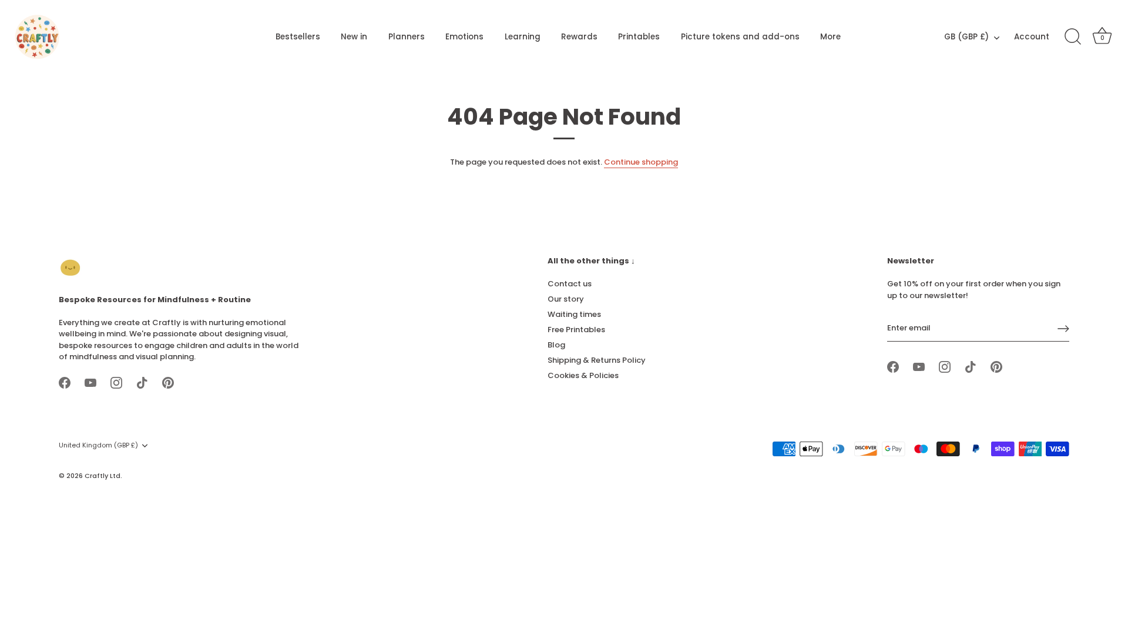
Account (1031, 36)
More (830, 36)
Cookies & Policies (583, 375)
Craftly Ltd (102, 475)
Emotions (464, 36)
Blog (556, 344)
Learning (522, 36)
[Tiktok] (142, 382)
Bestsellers (298, 36)
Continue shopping (641, 162)
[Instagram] (116, 382)
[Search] (1073, 37)
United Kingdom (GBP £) (98, 446)
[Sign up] (1063, 329)
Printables (639, 36)
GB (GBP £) (966, 37)
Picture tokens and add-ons (740, 36)
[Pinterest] (168, 382)
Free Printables (576, 329)
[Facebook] (64, 382)
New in (354, 36)
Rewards (579, 36)
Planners (406, 36)
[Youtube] (90, 382)
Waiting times (574, 314)
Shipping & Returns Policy (597, 360)
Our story (566, 299)
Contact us (570, 283)
